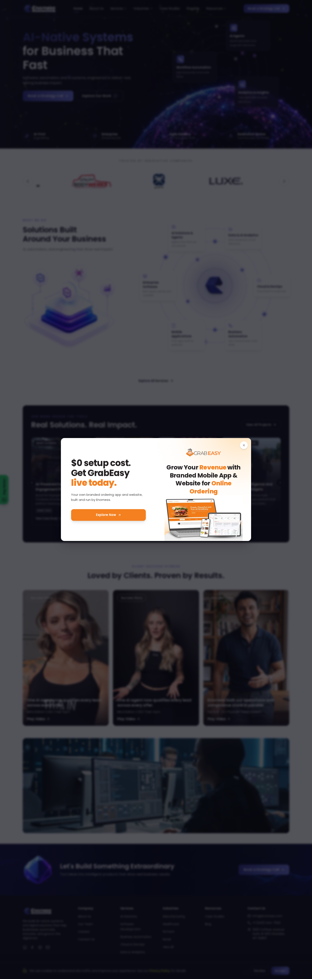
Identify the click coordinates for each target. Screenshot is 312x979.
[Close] (244, 445)
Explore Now (106, 515)
